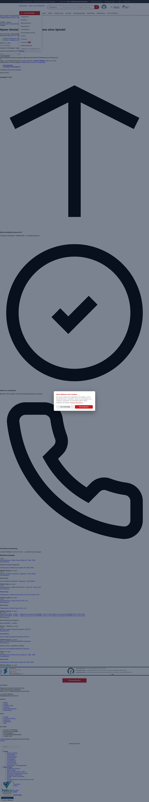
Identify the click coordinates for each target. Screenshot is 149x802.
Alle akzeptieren (84, 406)
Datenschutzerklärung (76, 402)
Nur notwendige (65, 406)
